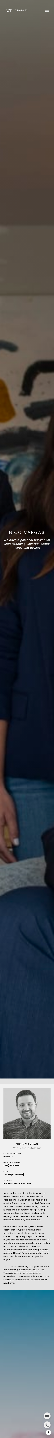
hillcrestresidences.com (17, 1183)
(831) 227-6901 (11, 1165)
